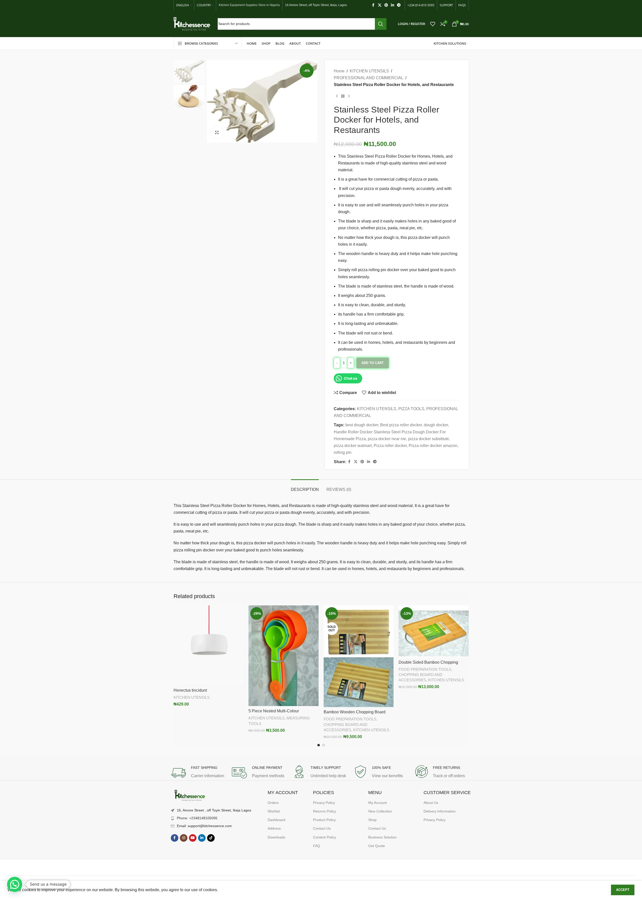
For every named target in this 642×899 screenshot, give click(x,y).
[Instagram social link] (183, 838)
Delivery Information (440, 811)
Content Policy (324, 837)
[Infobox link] (199, 772)
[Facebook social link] (373, 5)
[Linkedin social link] (392, 5)
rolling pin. (343, 452)
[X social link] (379, 5)
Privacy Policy (324, 803)
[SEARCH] (380, 24)
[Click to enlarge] (217, 132)
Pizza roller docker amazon (433, 445)
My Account (377, 803)
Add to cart (372, 363)
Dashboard (276, 820)
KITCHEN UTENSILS (369, 71)
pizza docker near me (387, 439)
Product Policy (324, 820)
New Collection (380, 811)
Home (339, 71)
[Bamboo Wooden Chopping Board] (359, 656)
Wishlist (274, 811)
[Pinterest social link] (386, 5)
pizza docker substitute (428, 439)
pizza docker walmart (353, 445)
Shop (372, 820)
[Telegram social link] (399, 5)
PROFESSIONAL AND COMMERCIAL (368, 78)
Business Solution (382, 837)
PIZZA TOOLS (411, 409)
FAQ (316, 846)
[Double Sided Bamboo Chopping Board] (434, 631)
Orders (273, 803)
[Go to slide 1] (318, 745)
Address (274, 828)
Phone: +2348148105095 (197, 818)
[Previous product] (337, 96)
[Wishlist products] (433, 24)
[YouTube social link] (193, 838)
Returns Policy (324, 811)
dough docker (436, 425)
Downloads (276, 837)
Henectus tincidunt (190, 690)
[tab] (305, 487)
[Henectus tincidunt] (209, 645)
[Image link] (190, 796)
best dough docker (361, 425)
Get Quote (376, 846)
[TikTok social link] (211, 838)
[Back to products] (343, 96)
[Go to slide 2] (323, 745)
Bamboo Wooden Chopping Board (354, 712)
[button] (14, 884)
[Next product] (349, 96)
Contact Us (322, 828)
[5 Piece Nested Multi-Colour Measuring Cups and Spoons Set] (283, 655)
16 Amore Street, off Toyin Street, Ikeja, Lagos (316, 5)
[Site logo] (192, 23)
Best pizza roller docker (401, 425)
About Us (431, 803)
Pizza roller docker (390, 445)
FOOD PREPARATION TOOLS (350, 719)
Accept (622, 890)
